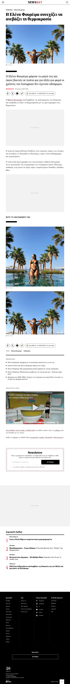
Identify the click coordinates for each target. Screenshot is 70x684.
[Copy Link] (22, 93)
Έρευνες (8, 625)
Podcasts (8, 636)
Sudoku (41, 437)
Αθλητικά (8, 619)
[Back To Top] (62, 681)
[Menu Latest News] (67, 2)
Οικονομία (8, 611)
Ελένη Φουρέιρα (19, 10)
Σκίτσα (7, 633)
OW (52, 611)
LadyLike (53, 609)
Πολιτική (8, 603)
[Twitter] (12, 93)
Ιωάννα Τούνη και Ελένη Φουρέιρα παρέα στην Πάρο (26, 366)
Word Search (58, 437)
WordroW (48, 437)
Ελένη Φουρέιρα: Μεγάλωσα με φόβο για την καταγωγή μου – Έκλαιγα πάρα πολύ (35, 373)
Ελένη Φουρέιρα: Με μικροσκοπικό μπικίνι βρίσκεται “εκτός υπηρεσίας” (33, 369)
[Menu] (3, 2)
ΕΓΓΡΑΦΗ (35, 656)
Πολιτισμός (9, 614)
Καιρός (8, 630)
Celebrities (9, 10)
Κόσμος (8, 606)
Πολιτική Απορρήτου (26, 609)
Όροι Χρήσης (24, 606)
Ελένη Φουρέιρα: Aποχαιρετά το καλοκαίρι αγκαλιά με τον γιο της (31, 362)
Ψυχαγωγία (9, 617)
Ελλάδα (8, 600)
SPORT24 (53, 603)
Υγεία (7, 622)
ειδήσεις (58, 430)
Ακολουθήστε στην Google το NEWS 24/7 (20, 430)
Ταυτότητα (24, 603)
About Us (23, 600)
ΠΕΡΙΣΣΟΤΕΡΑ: (10, 359)
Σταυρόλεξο (34, 437)
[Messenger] (17, 93)
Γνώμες (8, 609)
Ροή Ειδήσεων (9, 628)
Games (15, 437)
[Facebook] (8, 93)
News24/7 (53, 600)
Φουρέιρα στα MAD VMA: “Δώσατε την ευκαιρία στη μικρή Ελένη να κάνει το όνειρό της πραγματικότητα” (35, 378)
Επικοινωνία (24, 611)
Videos (8, 639)
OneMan (53, 606)
